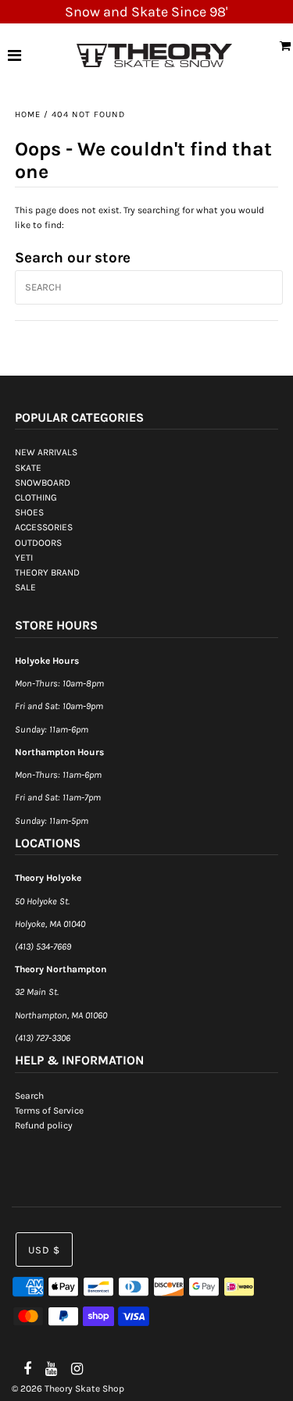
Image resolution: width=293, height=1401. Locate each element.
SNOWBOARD (42, 482)
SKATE (28, 467)
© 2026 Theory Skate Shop (68, 1388)
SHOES (29, 512)
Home (28, 114)
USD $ (44, 1250)
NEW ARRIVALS (46, 452)
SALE (25, 587)
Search (29, 1095)
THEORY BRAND (47, 572)
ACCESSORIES (44, 527)
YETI (24, 557)
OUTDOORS (38, 542)
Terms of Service (49, 1110)
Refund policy (44, 1125)
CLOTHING (36, 497)
